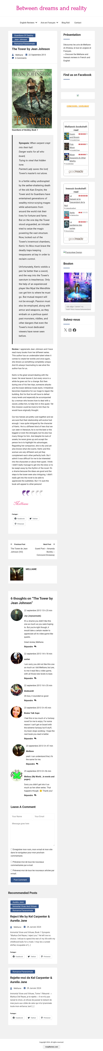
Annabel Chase (75, 140)
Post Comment (20, 880)
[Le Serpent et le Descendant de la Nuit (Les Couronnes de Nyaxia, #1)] (66, 201)
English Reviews (27, 22)
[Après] (66, 218)
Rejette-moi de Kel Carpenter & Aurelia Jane (31, 980)
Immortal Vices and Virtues (25, 906)
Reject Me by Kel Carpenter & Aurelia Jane (30, 919)
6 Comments (21, 58)
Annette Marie (69, 163)
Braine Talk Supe (32, 713)
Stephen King (75, 215)
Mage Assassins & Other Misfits (78, 157)
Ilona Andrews (70, 231)
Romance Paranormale (24, 43)
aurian (27, 659)
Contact (77, 22)
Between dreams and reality (51, 8)
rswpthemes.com (51, 1047)
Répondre (28, 646)
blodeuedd (29, 691)
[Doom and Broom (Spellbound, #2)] (66, 139)
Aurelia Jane (18, 902)
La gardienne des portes (76, 225)
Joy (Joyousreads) (32, 616)
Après (72, 212)
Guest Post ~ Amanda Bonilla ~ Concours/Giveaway (45, 551)
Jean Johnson (20, 39)
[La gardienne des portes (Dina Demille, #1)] (66, 227)
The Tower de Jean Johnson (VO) (19, 550)
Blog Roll (66, 22)
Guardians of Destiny (23, 35)
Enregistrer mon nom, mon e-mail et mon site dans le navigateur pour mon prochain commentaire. (31, 852)
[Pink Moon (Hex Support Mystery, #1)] (66, 149)
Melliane (30, 751)
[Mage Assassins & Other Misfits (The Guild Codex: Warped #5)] (66, 159)
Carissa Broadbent (71, 208)
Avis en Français (48, 22)
